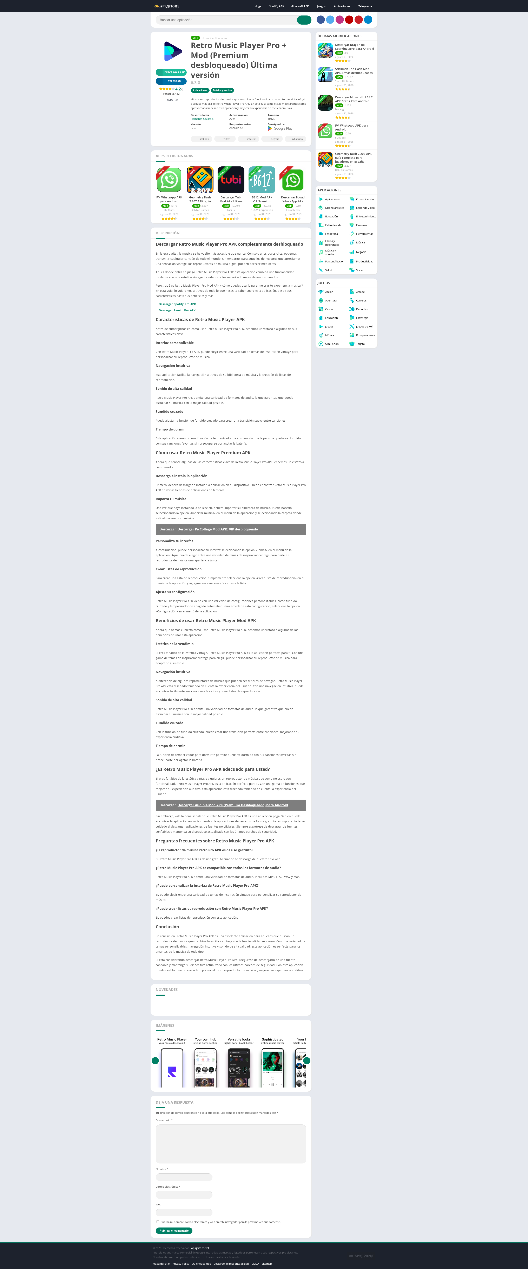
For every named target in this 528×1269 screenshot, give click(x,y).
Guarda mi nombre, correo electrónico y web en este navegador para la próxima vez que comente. (220, 1222)
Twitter (226, 138)
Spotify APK (276, 6)
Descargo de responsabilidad (231, 1263)
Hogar (259, 6)
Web (158, 1204)
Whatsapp (297, 138)
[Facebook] (321, 19)
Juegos (321, 6)
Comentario (164, 1120)
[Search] (304, 20)
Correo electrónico (168, 1186)
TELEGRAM (174, 81)
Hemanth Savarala (202, 119)
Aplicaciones (342, 6)
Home (205, 38)
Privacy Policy (180, 1263)
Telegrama (365, 6)
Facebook (203, 138)
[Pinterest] (359, 19)
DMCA (255, 1263)
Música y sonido (222, 90)
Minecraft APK (299, 6)
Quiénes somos (201, 1263)
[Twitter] (330, 19)
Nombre (162, 1169)
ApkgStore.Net (200, 1248)
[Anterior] (155, 1061)
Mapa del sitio (161, 1263)
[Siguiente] (306, 1061)
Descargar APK (174, 72)
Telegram (274, 138)
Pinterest (251, 138)
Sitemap (267, 1263)
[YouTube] (349, 19)
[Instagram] (340, 19)
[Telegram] (368, 19)
